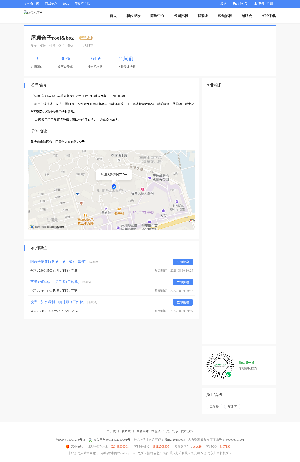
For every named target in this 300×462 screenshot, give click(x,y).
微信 (223, 3)
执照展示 (157, 431)
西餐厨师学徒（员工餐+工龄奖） (61, 282)
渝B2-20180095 (175, 439)
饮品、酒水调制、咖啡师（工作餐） (63, 302)
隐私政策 (187, 431)
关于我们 (113, 431)
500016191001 (235, 439)
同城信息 (51, 3)
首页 (113, 16)
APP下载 (269, 16)
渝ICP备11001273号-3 (70, 439)
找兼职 (203, 16)
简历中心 (157, 16)
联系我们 (127, 431)
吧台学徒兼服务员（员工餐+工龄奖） (64, 261)
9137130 (225, 446)
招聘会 (247, 16)
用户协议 (172, 431)
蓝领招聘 (225, 16)
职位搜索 (134, 16)
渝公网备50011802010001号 (111, 439)
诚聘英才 (142, 431)
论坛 (66, 3)
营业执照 (77, 446)
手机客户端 (82, 3)
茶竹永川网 (31, 3)
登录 (261, 3)
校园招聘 (181, 16)
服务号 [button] (242, 3)
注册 (270, 3)
